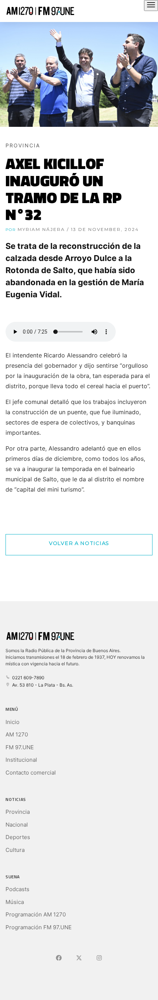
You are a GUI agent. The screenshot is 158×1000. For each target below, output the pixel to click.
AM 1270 (17, 734)
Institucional (21, 759)
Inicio (12, 721)
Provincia (18, 811)
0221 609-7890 (27, 677)
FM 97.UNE (20, 747)
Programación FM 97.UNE (39, 927)
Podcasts (17, 889)
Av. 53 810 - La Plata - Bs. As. (41, 685)
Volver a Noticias (79, 543)
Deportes (18, 837)
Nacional (17, 824)
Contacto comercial (31, 772)
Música (15, 901)
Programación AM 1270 (36, 914)
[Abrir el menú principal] (151, 5)
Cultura (15, 849)
